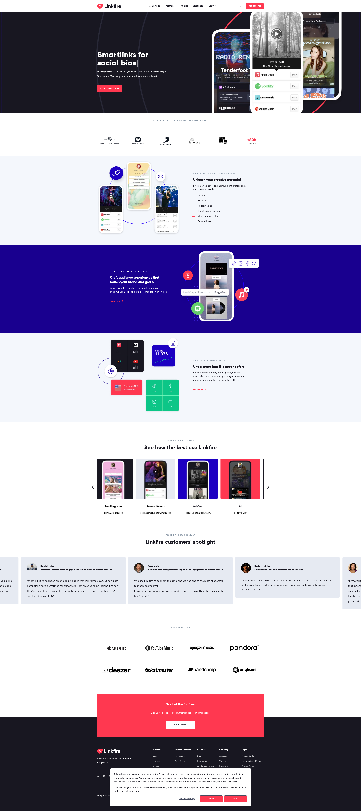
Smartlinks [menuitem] (154, 6)
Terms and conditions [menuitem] (251, 761)
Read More (115, 301)
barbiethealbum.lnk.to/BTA (201, 513)
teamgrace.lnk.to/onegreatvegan (244, 513)
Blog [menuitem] (199, 756)
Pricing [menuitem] (184, 6)
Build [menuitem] (155, 756)
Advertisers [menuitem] (180, 761)
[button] (93, 487)
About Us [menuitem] (223, 756)
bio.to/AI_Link (159, 513)
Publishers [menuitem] (180, 756)
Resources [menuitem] (198, 6)
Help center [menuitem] (202, 761)
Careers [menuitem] (222, 761)
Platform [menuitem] (170, 6)
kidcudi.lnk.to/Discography (117, 513)
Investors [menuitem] (223, 766)
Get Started (254, 6)
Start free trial (109, 88)
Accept (211, 799)
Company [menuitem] (223, 750)
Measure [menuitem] (157, 766)
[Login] (240, 6)
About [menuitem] (211, 6)
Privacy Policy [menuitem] (248, 766)
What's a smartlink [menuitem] (205, 766)
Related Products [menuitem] (183, 750)
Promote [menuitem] (156, 761)
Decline (235, 799)
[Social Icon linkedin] (104, 776)
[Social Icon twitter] (99, 776)
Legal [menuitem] (244, 750)
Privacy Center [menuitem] (248, 756)
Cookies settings (187, 799)
